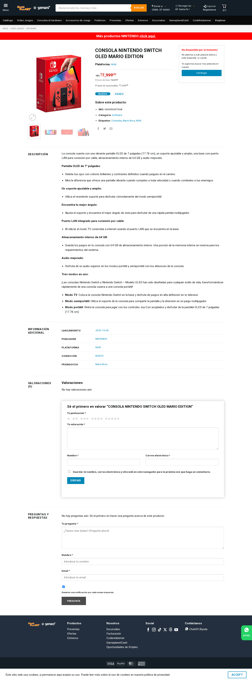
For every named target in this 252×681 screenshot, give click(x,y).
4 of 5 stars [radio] (96, 418)
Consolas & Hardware (49, 20)
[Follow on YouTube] (176, 630)
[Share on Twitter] (105, 129)
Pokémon (100, 20)
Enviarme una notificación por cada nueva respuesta (87, 592)
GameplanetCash (179, 20)
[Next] (83, 83)
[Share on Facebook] (98, 129)
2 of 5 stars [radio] (74, 418)
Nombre (72, 455)
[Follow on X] (165, 630)
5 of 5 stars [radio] (112, 418)
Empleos (220, 20)
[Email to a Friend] (111, 129)
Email (66, 570)
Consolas (116, 120)
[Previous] (33, 83)
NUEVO (99, 355)
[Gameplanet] (33, 8)
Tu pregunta (70, 523)
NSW (113, 64)
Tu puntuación (76, 413)
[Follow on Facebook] (148, 630)
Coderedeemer (115, 638)
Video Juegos (25, 20)
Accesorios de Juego (78, 20)
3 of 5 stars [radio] (84, 418)
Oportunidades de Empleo (122, 647)
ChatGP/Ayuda (198, 629)
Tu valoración (76, 424)
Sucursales (158, 20)
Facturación (113, 633)
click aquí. (147, 36)
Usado (119, 93)
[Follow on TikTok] (159, 630)
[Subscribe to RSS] (170, 630)
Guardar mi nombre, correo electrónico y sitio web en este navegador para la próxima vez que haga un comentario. (142, 471)
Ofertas (129, 20)
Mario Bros (129, 120)
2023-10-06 (102, 330)
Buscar (139, 7)
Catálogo (8, 20)
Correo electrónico (158, 455)
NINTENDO (101, 338)
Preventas (115, 20)
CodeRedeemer (202, 20)
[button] (32, 117)
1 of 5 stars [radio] (68, 418)
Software (31, 28)
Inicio (5, 28)
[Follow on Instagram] (154, 630)
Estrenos (143, 20)
